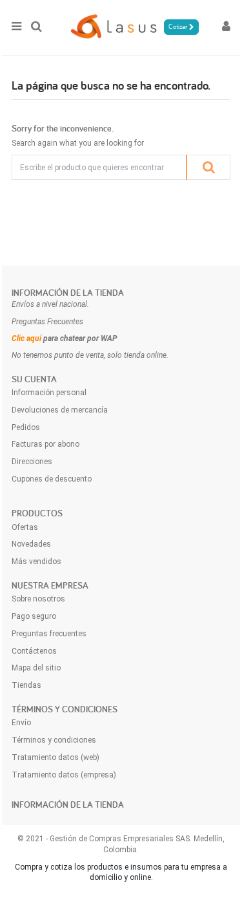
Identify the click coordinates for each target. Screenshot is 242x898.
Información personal (49, 392)
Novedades (31, 544)
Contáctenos (34, 651)
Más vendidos (36, 561)
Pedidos (26, 427)
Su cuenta (34, 379)
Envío (21, 722)
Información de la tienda (68, 292)
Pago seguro (34, 616)
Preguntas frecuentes (49, 633)
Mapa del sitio (36, 667)
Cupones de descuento (52, 478)
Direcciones (32, 461)
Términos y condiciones (54, 740)
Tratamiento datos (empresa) (64, 774)
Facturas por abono (45, 444)
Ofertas (25, 527)
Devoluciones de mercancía (60, 410)
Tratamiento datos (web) (55, 757)
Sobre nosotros (38, 598)
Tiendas (26, 685)
